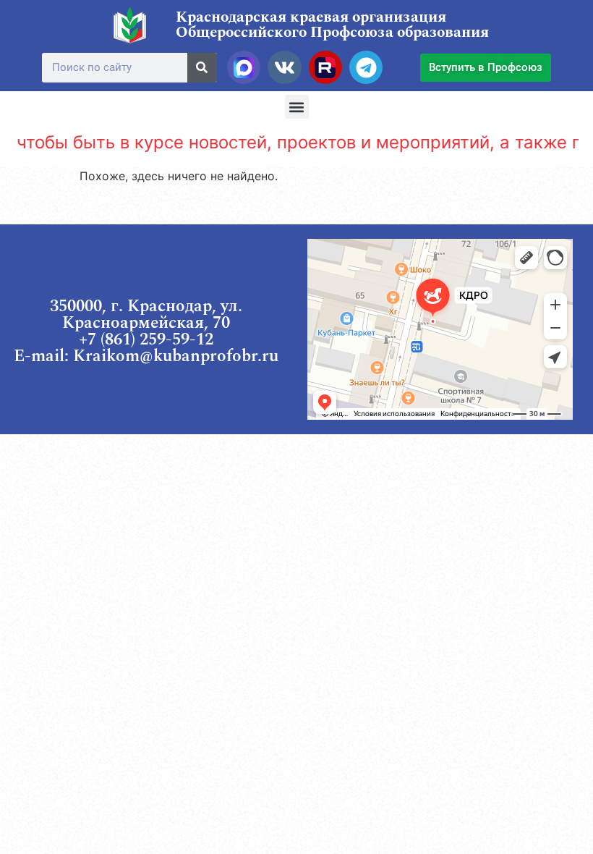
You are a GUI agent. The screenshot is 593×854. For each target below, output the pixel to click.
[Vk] (284, 67)
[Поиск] (202, 68)
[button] (297, 107)
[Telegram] (366, 67)
